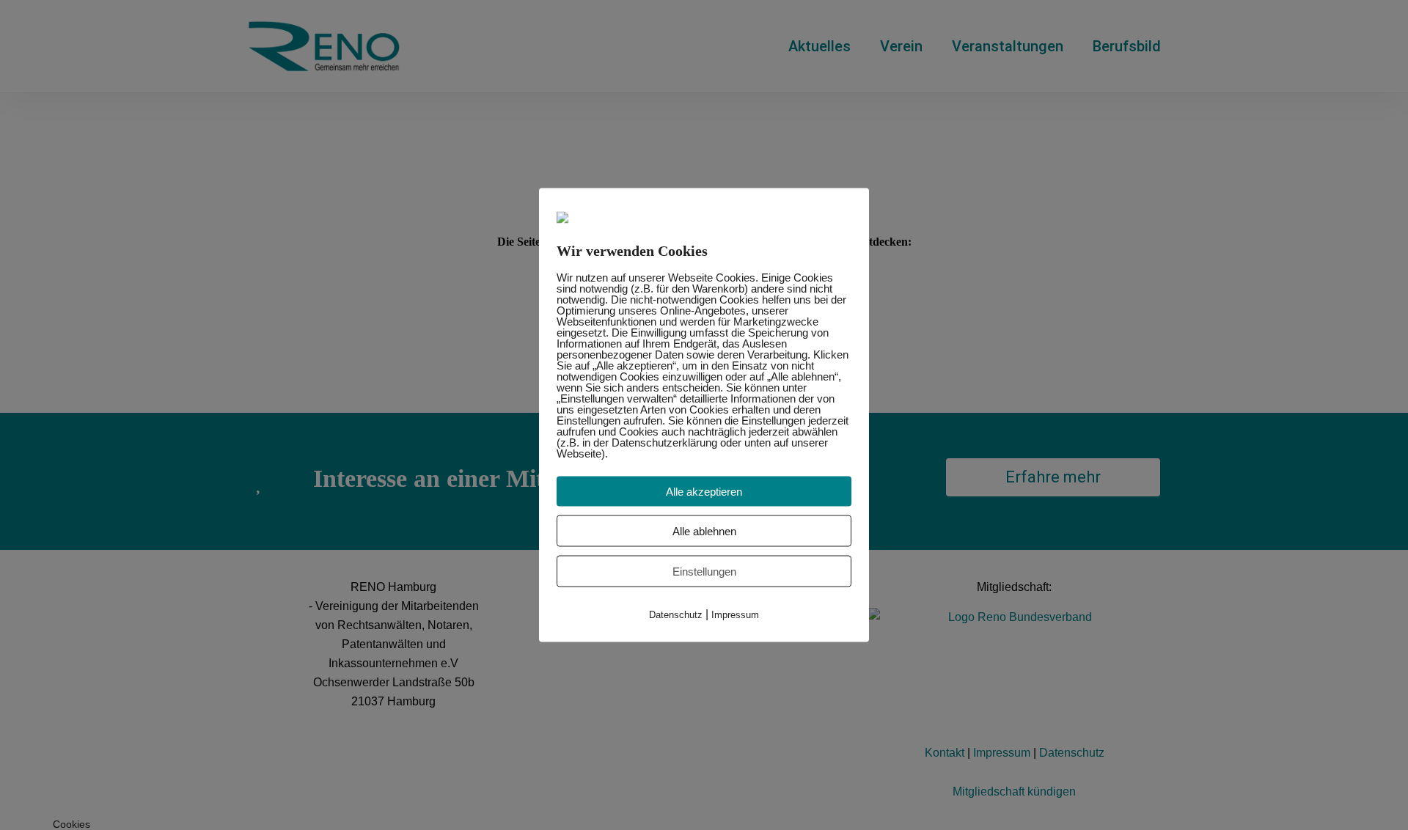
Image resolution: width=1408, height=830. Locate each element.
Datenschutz (676, 614)
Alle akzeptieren (704, 491)
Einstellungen (704, 571)
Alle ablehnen (704, 531)
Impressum (735, 614)
